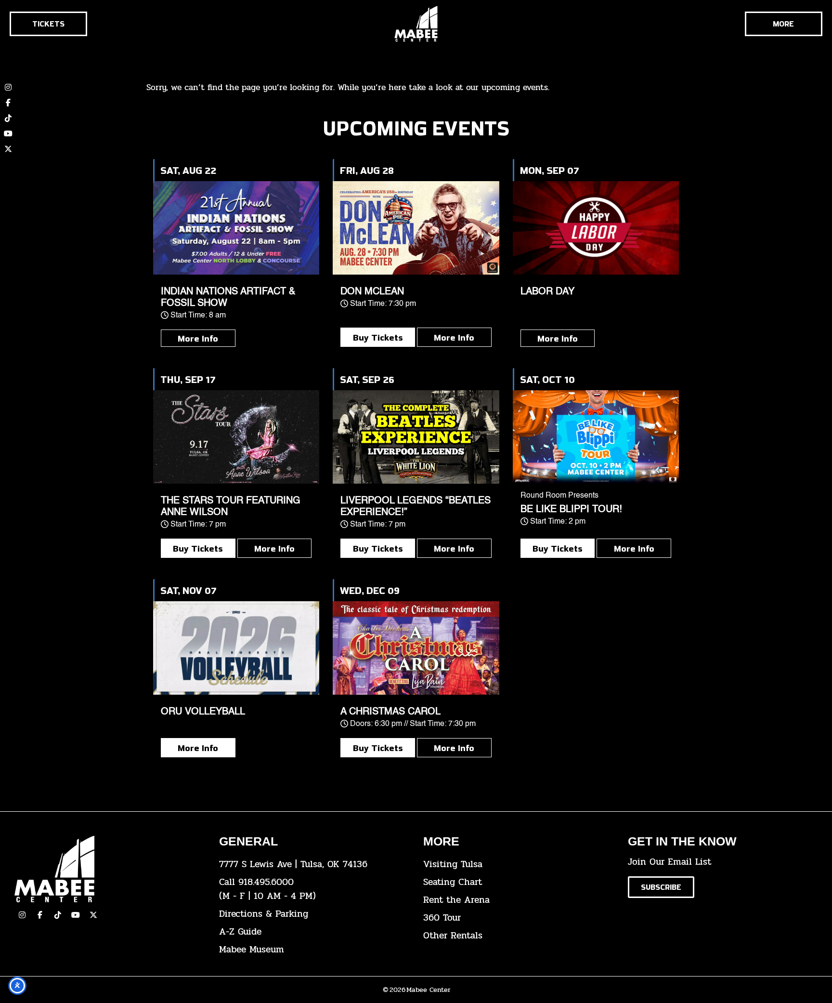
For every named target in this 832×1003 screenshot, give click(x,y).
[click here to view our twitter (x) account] (8, 149)
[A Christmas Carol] (416, 648)
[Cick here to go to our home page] (109, 869)
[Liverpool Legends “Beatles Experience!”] (416, 437)
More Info (198, 338)
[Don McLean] (416, 228)
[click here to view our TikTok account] (8, 118)
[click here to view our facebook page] (40, 915)
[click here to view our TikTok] (57, 915)
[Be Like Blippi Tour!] (596, 437)
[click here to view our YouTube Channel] (75, 915)
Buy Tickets (378, 337)
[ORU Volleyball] (236, 648)
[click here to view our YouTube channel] (8, 133)
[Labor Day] (596, 228)
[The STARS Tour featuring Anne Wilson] (236, 437)
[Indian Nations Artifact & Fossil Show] (236, 228)
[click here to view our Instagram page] (22, 915)
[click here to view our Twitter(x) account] (93, 915)
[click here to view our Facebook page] (8, 102)
